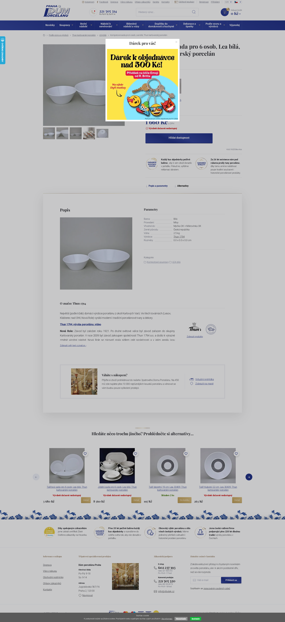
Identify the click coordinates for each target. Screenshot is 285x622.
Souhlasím (196, 619)
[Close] (176, 42)
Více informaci (166, 619)
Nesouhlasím (181, 619)
